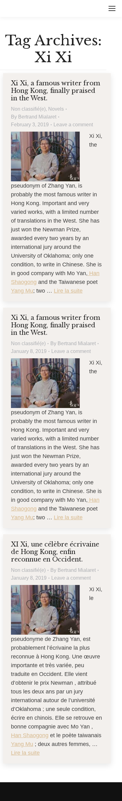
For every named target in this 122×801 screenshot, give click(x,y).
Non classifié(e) (28, 109)
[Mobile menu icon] (112, 8)
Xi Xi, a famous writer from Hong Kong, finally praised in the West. (55, 90)
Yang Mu (22, 291)
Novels (56, 109)
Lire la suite (68, 291)
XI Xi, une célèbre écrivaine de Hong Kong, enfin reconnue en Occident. (55, 552)
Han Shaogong (29, 735)
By (33, 116)
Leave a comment (73, 124)
